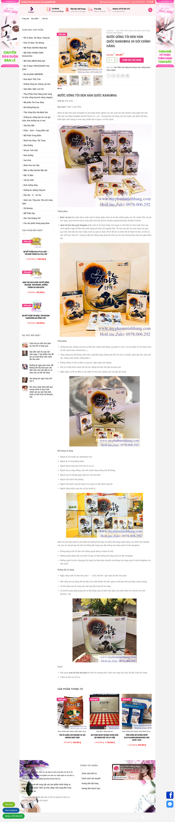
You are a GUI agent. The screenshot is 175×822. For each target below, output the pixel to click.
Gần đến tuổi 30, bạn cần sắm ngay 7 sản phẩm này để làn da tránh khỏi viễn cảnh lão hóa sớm (41, 355)
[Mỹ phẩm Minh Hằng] (32, 10)
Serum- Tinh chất (31, 150)
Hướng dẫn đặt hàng (90, 783)
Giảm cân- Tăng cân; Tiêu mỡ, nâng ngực (37, 202)
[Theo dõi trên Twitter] (152, 2)
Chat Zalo (9, 804)
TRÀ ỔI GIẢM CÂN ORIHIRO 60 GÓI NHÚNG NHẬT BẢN (72, 736)
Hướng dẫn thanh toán (91, 788)
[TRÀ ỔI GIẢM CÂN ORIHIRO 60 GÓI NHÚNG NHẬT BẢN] (72, 711)
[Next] (98, 50)
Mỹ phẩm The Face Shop (34, 102)
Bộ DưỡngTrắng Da (31, 107)
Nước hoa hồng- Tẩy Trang (34, 140)
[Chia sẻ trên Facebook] (109, 76)
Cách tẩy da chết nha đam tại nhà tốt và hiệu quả (40, 344)
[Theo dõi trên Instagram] (150, 2)
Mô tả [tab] (60, 88)
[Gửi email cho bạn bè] (118, 76)
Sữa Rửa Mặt (29, 125)
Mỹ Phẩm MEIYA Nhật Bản (34, 61)
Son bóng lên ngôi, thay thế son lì (40, 379)
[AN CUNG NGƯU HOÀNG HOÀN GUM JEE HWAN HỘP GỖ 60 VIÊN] (104, 711)
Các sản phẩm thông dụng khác (37, 223)
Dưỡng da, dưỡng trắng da (34, 190)
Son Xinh (27, 160)
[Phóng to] (60, 70)
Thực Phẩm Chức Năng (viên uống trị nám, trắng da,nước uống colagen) (37, 96)
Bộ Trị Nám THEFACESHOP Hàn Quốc (35, 67)
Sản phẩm (34, 19)
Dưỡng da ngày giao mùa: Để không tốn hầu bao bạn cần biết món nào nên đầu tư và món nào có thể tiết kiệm (41, 369)
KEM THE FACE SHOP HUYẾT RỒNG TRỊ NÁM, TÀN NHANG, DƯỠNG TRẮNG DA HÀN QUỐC (36, 285)
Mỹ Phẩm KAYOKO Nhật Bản (35, 48)
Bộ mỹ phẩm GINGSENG (33, 74)
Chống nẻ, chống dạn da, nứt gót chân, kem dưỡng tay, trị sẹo (36, 119)
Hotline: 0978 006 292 (13, 816)
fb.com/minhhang (57, 11)
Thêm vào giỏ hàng (131, 60)
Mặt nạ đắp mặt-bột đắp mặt (35, 170)
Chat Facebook (11, 810)
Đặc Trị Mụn (28, 175)
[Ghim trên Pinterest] (123, 76)
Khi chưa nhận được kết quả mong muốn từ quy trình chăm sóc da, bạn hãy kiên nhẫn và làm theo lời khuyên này (41, 392)
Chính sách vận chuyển (91, 778)
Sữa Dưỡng (28, 145)
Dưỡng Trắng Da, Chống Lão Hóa (37, 84)
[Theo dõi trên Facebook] (147, 2)
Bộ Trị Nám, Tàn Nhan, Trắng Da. (37, 38)
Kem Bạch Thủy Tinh (32, 79)
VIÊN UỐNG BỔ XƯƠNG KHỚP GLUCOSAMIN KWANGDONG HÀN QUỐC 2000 (136, 737)
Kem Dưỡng (28, 155)
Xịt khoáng (28, 208)
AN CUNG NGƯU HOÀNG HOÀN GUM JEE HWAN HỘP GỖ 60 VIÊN (104, 736)
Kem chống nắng (31, 185)
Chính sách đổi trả (89, 773)
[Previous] (61, 50)
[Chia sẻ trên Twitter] (113, 76)
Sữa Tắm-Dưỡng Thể (32, 218)
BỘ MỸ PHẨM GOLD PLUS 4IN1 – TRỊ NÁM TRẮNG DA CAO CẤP (35, 253)
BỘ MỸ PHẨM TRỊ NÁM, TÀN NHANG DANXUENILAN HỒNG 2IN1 (36, 317)
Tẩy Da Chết (29, 180)
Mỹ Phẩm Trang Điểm (32, 135)
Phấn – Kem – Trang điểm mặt (36, 130)
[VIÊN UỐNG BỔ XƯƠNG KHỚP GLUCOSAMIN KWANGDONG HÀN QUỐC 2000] (137, 711)
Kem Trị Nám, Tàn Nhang (34, 43)
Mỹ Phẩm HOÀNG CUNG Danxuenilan (32, 54)
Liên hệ (45, 19)
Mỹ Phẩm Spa (29, 213)
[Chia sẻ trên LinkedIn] (127, 76)
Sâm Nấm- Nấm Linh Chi (34, 89)
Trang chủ (25, 19)
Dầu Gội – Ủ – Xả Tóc (32, 195)
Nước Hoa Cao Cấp (31, 165)
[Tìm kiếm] (150, 10)
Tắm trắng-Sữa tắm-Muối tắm (36, 112)
